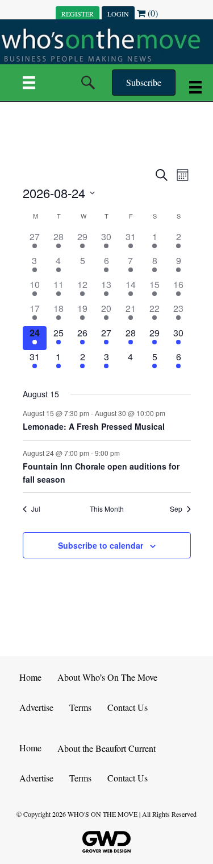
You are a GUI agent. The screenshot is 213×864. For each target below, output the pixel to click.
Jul (35, 508)
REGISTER (77, 13)
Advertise (36, 707)
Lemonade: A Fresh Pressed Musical (94, 426)
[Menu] (29, 82)
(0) (151, 13)
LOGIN (118, 13)
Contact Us (127, 707)
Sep (176, 508)
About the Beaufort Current (106, 748)
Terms (80, 707)
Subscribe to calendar (100, 545)
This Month (107, 508)
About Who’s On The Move (107, 677)
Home (30, 677)
